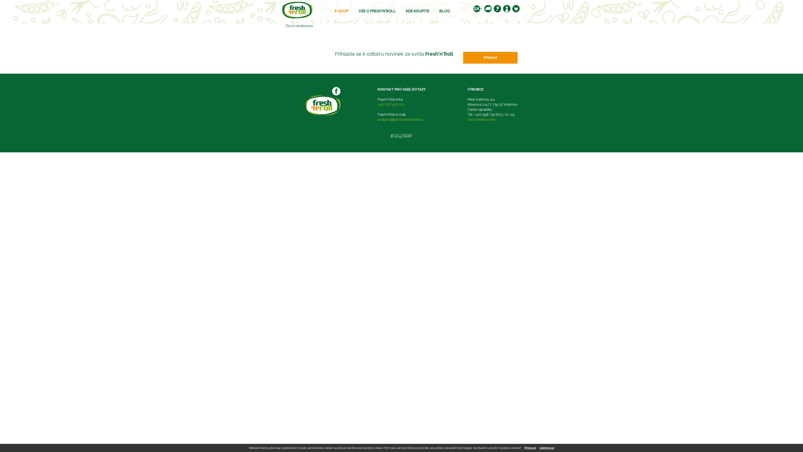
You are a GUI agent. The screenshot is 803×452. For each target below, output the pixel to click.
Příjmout (530, 447)
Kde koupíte (417, 11)
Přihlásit (490, 58)
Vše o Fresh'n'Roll (377, 11)
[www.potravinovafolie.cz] (297, 10)
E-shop (342, 11)
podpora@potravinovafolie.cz (400, 120)
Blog (444, 11)
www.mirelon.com (481, 120)
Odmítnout (546, 447)
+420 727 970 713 (390, 105)
